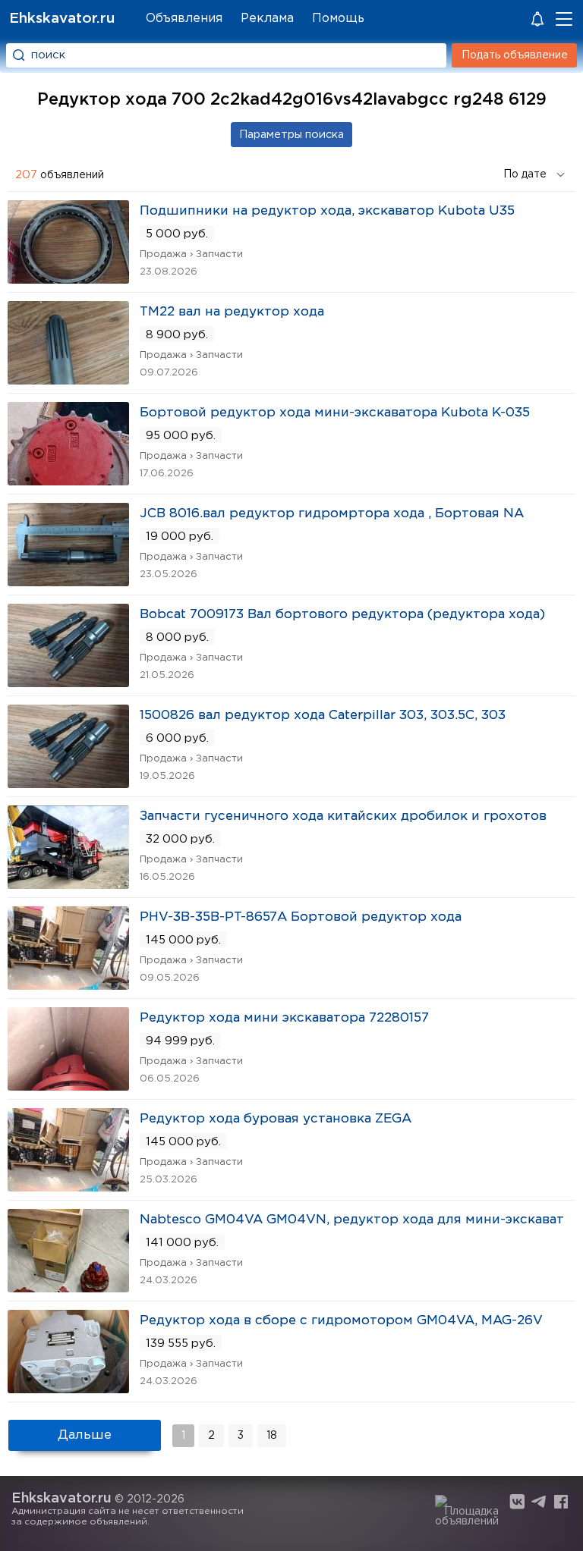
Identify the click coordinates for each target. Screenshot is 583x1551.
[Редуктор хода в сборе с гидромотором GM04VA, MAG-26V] (68, 1388)
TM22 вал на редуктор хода (232, 312)
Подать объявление (515, 55)
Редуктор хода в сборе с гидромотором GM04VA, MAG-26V (341, 1321)
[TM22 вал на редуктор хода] (68, 379)
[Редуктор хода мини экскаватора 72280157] (68, 1086)
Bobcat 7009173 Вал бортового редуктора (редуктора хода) (342, 614)
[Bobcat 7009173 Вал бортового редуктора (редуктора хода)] (68, 682)
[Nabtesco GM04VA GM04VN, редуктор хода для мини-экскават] (68, 1287)
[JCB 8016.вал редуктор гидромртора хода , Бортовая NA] (68, 581)
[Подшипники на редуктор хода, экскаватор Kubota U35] (68, 279)
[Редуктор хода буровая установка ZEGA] (68, 1186)
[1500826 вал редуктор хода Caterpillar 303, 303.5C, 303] (68, 783)
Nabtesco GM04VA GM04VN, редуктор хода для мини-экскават (352, 1220)
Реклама (267, 18)
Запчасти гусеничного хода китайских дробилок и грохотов (343, 816)
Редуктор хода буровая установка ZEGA (275, 1119)
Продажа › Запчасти (191, 254)
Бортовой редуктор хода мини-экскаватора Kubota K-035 (335, 413)
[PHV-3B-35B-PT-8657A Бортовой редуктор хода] (68, 985)
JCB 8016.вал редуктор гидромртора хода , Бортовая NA (332, 514)
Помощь (338, 18)
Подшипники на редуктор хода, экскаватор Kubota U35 (327, 211)
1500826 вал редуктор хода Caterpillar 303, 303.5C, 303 (323, 715)
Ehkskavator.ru (62, 18)
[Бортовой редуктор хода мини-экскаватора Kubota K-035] (68, 480)
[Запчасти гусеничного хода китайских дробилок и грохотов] (68, 884)
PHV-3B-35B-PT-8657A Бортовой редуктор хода (301, 917)
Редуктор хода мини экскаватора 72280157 (284, 1018)
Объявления (184, 18)
